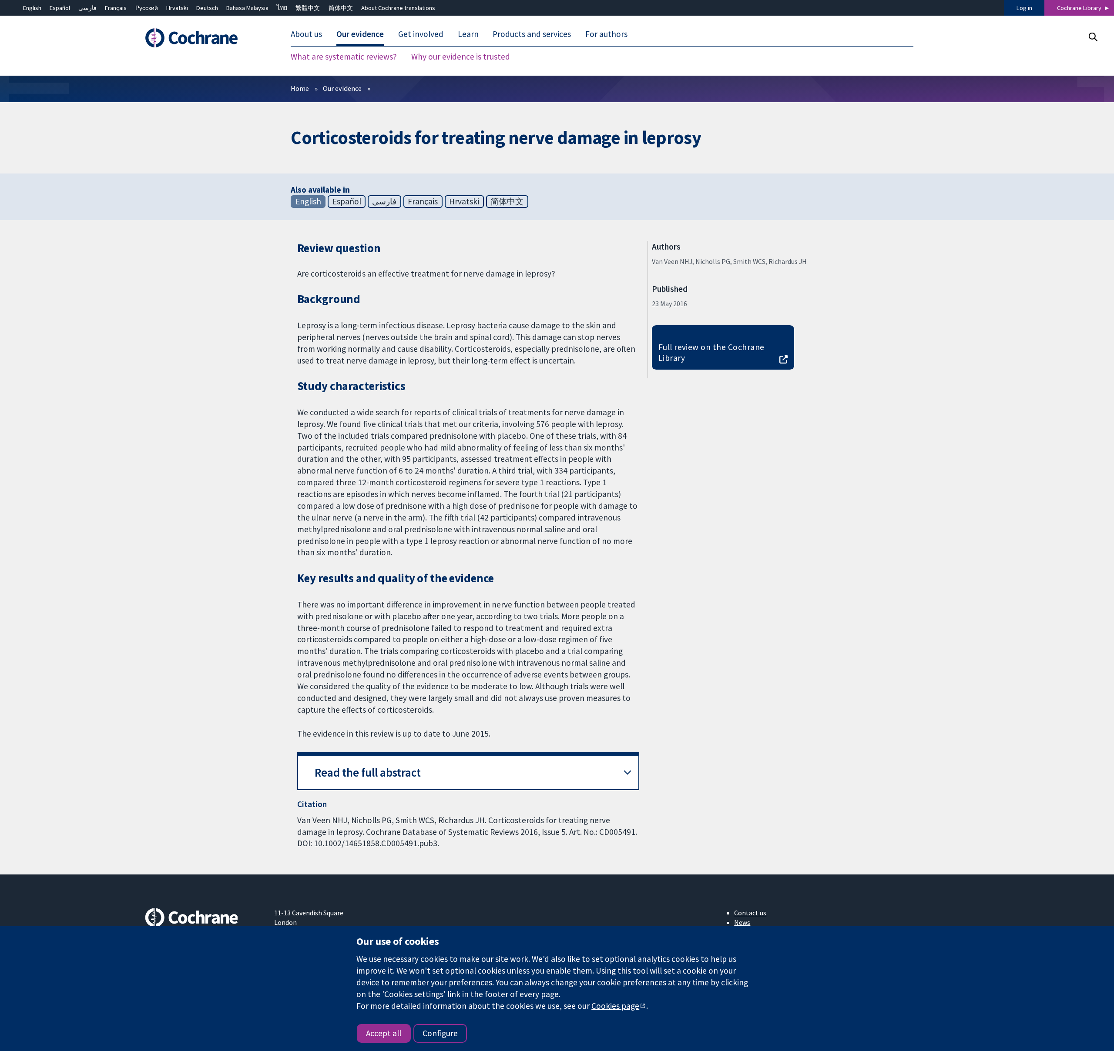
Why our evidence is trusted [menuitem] (460, 56)
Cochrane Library (1079, 8)
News (742, 922)
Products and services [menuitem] (532, 34)
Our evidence (342, 88)
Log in (1024, 8)
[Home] (203, 37)
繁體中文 (307, 8)
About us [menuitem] (306, 34)
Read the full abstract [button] (368, 772)
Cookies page (615, 1006)
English (32, 8)
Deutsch (207, 8)
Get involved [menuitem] (420, 34)
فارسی (87, 8)
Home (300, 88)
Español (60, 8)
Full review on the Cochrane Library (711, 352)
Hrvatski (177, 8)
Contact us (750, 912)
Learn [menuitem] (468, 34)
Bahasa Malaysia (247, 8)
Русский (146, 8)
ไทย (282, 8)
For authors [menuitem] (606, 34)
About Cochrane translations (398, 8)
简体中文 (341, 8)
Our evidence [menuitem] (360, 34)
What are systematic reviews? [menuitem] (344, 56)
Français (116, 8)
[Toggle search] (1093, 37)
